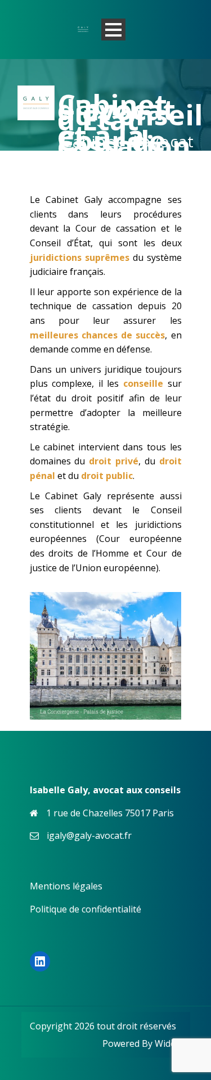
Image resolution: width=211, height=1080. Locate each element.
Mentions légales (66, 886)
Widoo (168, 1043)
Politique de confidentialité (85, 909)
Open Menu (113, 29)
